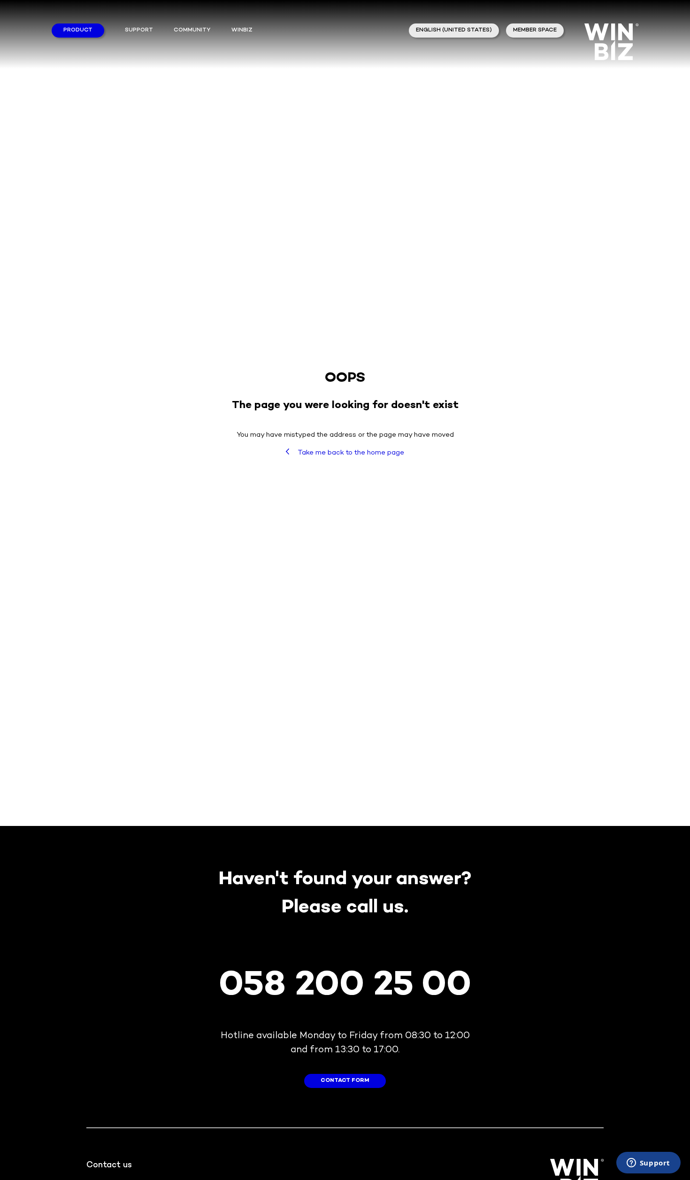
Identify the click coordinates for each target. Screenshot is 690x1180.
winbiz (242, 30)
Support (139, 30)
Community (192, 30)
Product (77, 30)
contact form (345, 1081)
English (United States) (454, 30)
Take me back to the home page (350, 452)
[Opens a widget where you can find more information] (648, 1163)
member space (535, 30)
